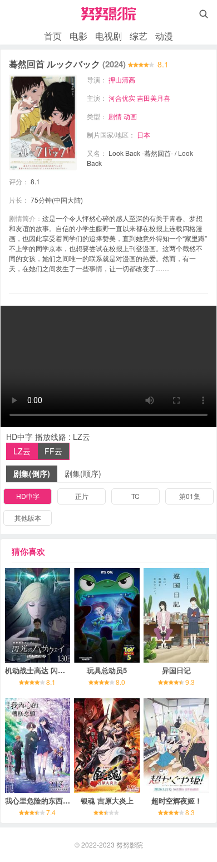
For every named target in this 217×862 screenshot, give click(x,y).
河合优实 (121, 97)
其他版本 (27, 517)
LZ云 (22, 451)
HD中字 (28, 496)
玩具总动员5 (107, 670)
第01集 (189, 496)
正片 (81, 496)
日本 (143, 134)
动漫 (164, 36)
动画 (130, 116)
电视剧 (108, 36)
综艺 (138, 36)
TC (135, 496)
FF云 (53, 451)
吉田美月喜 (153, 97)
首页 (53, 36)
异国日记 (176, 670)
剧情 (115, 116)
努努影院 (129, 844)
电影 (78, 36)
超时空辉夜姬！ (176, 800)
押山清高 (121, 79)
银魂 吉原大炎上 (107, 800)
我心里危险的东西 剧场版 (46, 800)
